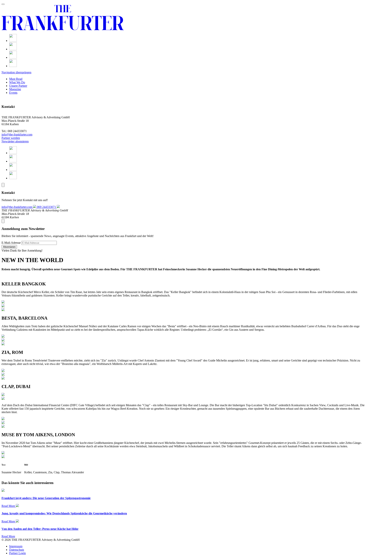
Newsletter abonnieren (15, 141)
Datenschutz (16, 549)
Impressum (15, 546)
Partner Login (17, 553)
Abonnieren (9, 246)
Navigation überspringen (16, 72)
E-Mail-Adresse (11, 242)
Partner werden (11, 138)
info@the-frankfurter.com (17, 134)
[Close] (3, 185)
